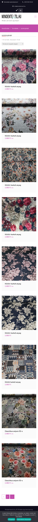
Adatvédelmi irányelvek (23, 519)
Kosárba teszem (19, 66)
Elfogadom (11, 519)
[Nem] (36, 516)
